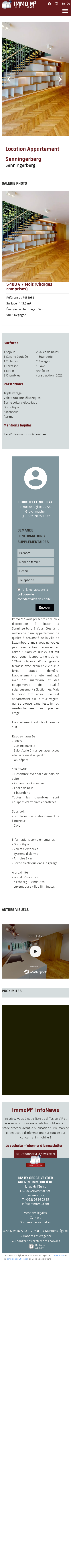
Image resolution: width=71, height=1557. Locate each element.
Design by (40, 1246)
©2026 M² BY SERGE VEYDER (22, 1231)
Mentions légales (56, 1231)
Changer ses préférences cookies (37, 1241)
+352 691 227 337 (38, 516)
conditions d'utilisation (17, 1258)
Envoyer (44, 607)
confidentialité (57, 1255)
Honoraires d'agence (37, 1236)
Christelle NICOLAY (35, 502)
